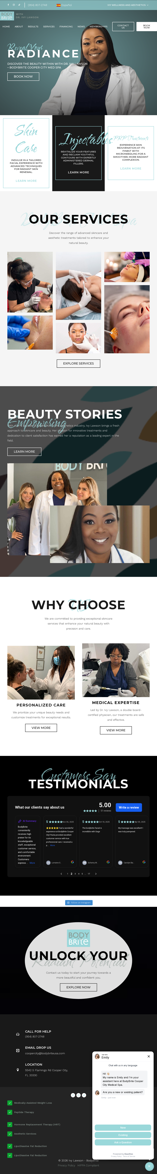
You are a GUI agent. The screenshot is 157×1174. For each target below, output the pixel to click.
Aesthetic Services (25, 1133)
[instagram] (14, 5)
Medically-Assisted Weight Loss (33, 1102)
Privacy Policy (67, 1165)
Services (49, 26)
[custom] (19, 5)
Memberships (98, 26)
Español (66, 5)
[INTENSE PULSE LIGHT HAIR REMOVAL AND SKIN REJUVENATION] (127, 267)
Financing (66, 26)
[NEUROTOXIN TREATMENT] (78, 338)
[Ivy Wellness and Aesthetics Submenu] (148, 5)
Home (6, 26)
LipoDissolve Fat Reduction (30, 1146)
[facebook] (8, 5)
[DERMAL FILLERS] (30, 333)
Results (33, 26)
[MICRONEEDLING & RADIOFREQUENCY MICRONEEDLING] (30, 282)
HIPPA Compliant (88, 1165)
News (81, 26)
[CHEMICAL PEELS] (127, 319)
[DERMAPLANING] (78, 286)
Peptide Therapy (24, 1112)
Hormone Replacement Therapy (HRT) (37, 1124)
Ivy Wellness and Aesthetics (126, 5)
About (19, 26)
